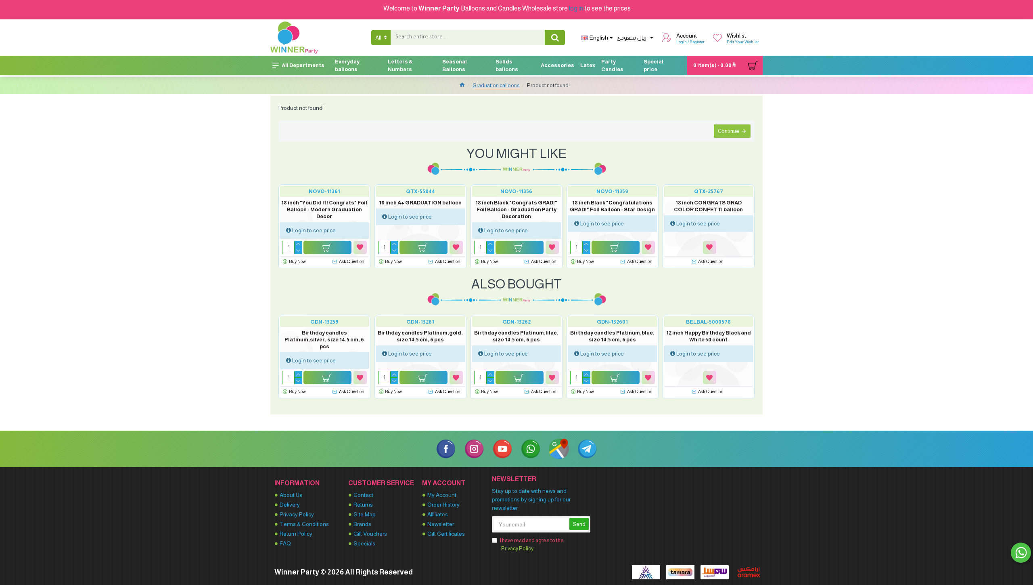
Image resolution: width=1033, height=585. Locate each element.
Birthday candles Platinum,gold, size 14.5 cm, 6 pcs (420, 336)
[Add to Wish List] (360, 247)
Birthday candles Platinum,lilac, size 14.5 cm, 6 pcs (516, 336)
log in (576, 8)
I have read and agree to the (532, 544)
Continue (728, 131)
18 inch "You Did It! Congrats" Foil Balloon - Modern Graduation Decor (324, 209)
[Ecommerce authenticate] (646, 572)
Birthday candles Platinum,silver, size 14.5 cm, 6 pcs (324, 339)
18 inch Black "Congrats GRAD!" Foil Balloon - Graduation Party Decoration (516, 209)
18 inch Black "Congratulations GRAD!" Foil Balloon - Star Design (612, 206)
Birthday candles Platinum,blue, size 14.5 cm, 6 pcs (612, 336)
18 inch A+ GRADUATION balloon (420, 203)
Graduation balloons (496, 85)
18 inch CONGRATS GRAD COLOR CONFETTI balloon (708, 206)
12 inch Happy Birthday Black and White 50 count (708, 336)
